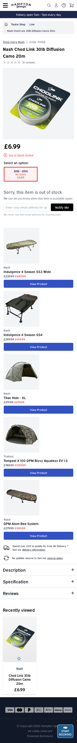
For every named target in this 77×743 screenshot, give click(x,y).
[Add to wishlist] (20, 659)
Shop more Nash (14, 42)
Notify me (62, 207)
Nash (19, 668)
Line (32, 24)
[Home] (6, 24)
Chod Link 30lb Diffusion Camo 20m (20, 679)
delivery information (33, 549)
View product (38, 284)
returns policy (55, 558)
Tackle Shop (18, 24)
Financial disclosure (40, 735)
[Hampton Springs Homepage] (21, 5)
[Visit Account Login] (56, 5)
